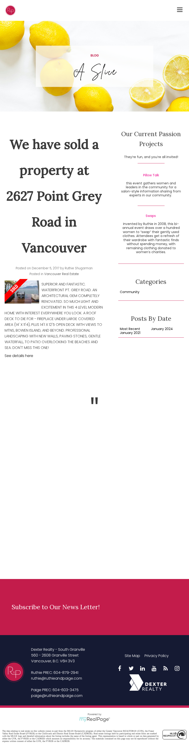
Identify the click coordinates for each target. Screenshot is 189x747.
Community (129, 292)
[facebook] (119, 669)
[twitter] (131, 669)
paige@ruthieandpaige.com (57, 695)
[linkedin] (142, 669)
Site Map (132, 655)
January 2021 (130, 333)
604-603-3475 (66, 690)
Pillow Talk (151, 175)
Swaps (151, 216)
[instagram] (177, 669)
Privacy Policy (157, 655)
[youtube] (154, 669)
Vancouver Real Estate (61, 274)
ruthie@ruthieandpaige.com (56, 678)
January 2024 (162, 329)
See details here (19, 355)
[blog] (165, 669)
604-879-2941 (65, 672)
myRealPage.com (94, 719)
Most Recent (130, 329)
